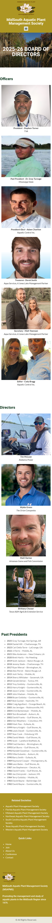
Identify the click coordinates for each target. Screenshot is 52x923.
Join (8, 847)
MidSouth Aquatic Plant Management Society (26, 21)
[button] (26, 29)
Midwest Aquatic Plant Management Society (27, 813)
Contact (9, 857)
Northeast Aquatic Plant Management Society (27, 816)
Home (8, 844)
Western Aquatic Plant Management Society (27, 829)
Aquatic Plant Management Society (22, 806)
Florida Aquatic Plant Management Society (26, 809)
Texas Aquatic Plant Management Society (25, 826)
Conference (11, 854)
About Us (10, 850)
